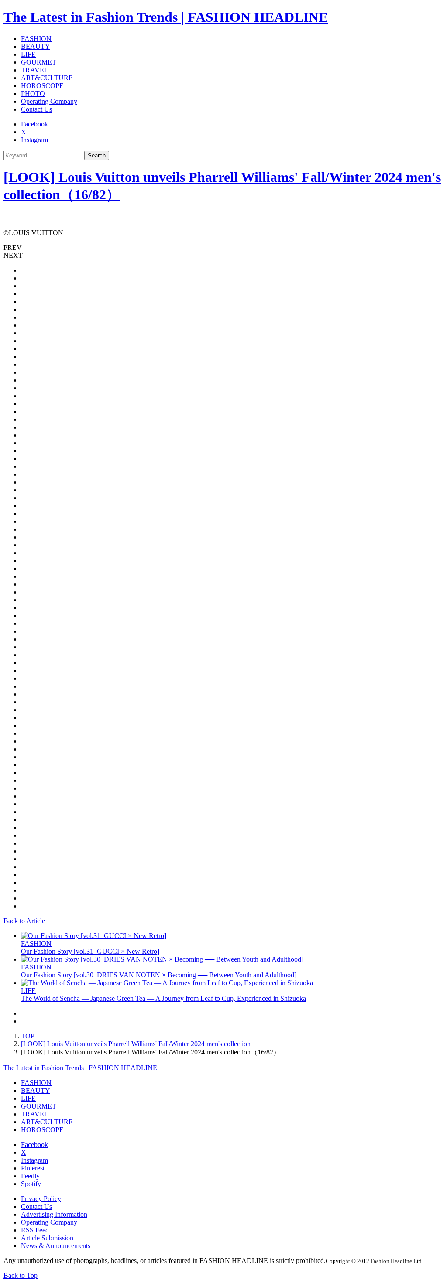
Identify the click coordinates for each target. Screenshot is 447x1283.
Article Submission (47, 1238)
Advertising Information (54, 1214)
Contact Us (36, 109)
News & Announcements (55, 1245)
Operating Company (49, 101)
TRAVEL (34, 70)
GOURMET (38, 62)
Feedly (30, 1176)
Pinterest (33, 1168)
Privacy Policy (41, 1198)
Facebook (34, 124)
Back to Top (20, 1275)
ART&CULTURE (47, 78)
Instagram (34, 139)
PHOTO (33, 93)
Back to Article (24, 921)
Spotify (31, 1183)
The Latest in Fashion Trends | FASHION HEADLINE (165, 17)
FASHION (36, 38)
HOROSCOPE (42, 85)
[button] (223, 248)
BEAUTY (35, 46)
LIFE (28, 54)
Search (97, 155)
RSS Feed (35, 1230)
